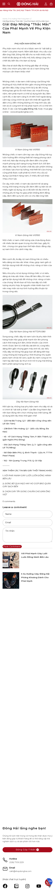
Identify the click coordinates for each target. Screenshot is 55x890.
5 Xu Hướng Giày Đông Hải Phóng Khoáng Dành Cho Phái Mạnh (35, 577)
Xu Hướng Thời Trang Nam (19, 19)
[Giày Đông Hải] (27, 4)
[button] (8, 3)
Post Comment (12, 546)
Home (5, 19)
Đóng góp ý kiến (26, 849)
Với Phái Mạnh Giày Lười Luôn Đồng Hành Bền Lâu (35, 555)
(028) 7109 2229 (16, 862)
